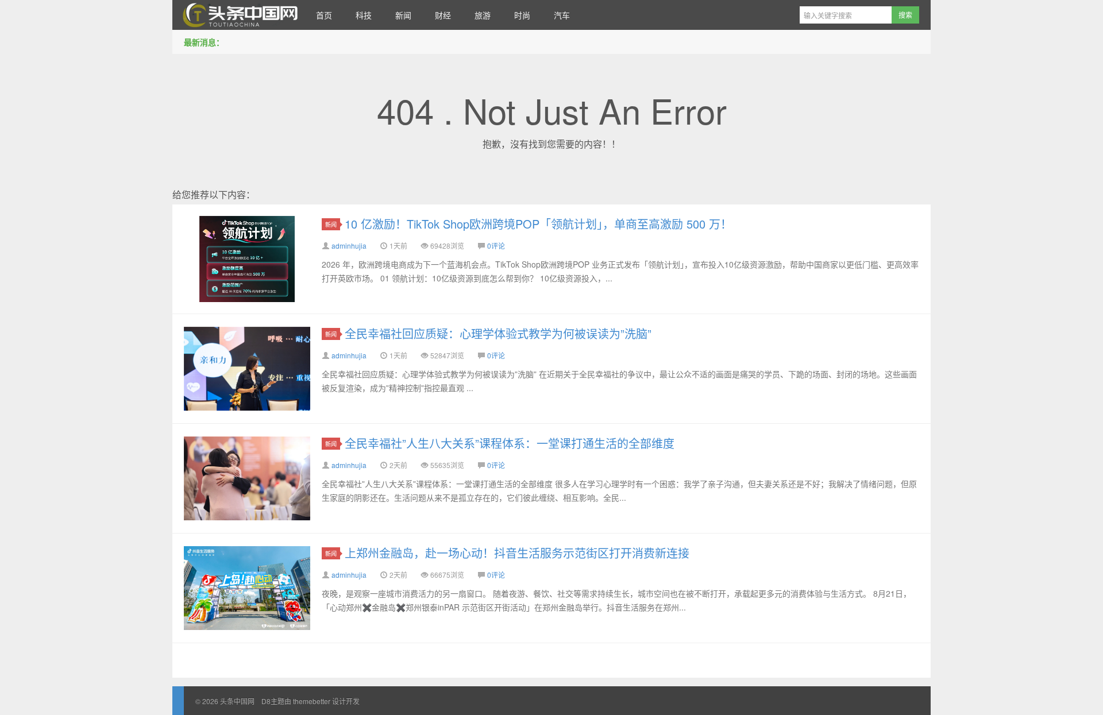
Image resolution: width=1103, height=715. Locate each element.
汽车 (562, 15)
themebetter (311, 701)
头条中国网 (238, 15)
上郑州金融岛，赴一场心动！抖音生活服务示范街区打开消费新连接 (517, 552)
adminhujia (349, 245)
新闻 (403, 15)
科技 (364, 15)
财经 (443, 15)
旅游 (483, 15)
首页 (324, 15)
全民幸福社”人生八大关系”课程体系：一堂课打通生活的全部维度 (509, 443)
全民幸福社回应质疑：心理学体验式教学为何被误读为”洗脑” (498, 333)
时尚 (522, 15)
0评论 (496, 245)
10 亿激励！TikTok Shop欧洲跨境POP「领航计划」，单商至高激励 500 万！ (538, 223)
